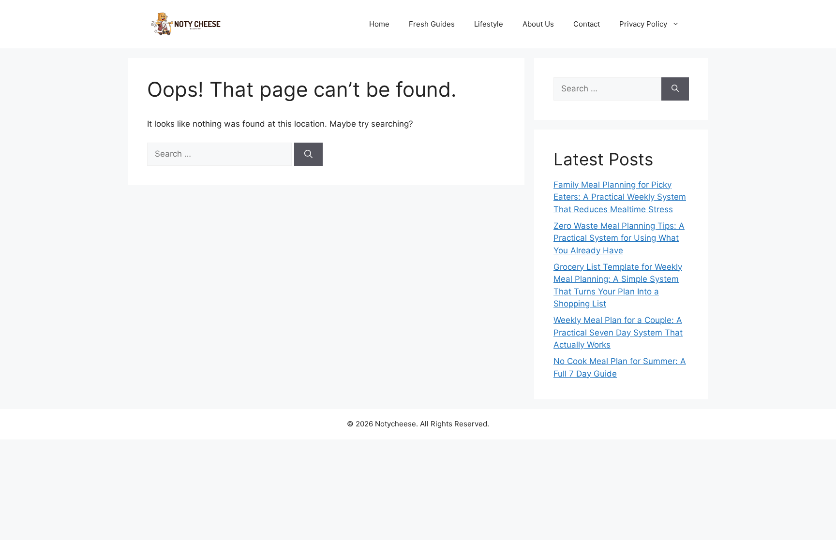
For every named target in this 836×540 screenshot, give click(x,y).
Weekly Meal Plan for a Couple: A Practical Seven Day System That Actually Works (618, 332)
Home (379, 24)
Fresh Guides (432, 24)
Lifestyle (488, 24)
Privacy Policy (643, 24)
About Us (538, 24)
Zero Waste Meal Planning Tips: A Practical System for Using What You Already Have (619, 238)
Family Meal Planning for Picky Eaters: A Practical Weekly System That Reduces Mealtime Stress (619, 197)
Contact (586, 24)
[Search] (308, 154)
